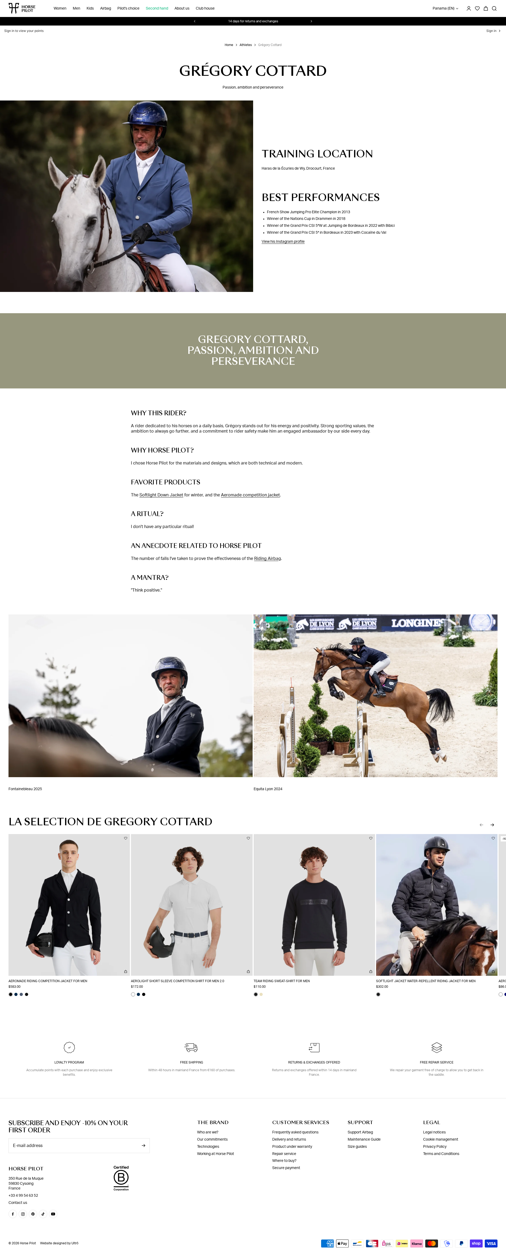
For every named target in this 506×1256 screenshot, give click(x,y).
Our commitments (212, 1139)
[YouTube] (53, 1214)
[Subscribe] (143, 1145)
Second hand (157, 8)
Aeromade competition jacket (250, 495)
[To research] (494, 8)
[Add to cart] (126, 971)
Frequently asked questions (295, 1132)
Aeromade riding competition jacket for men (47, 981)
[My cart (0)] (486, 8)
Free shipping (191, 1062)
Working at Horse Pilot (215, 1154)
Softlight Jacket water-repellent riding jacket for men (425, 981)
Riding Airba (266, 558)
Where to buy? (284, 1161)
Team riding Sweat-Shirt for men (282, 981)
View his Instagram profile (283, 242)
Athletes (246, 45)
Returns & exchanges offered (314, 1062)
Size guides (357, 1147)
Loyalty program (69, 1062)
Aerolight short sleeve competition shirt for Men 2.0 (177, 981)
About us (182, 8)
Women (60, 8)
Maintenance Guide (364, 1139)
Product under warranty (292, 1147)
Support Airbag (360, 1132)
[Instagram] (23, 1214)
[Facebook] (12, 1214)
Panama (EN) (443, 8)
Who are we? (207, 1132)
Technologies (208, 1147)
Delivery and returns (289, 1139)
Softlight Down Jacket (161, 495)
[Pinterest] (33, 1214)
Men (76, 8)
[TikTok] (43, 1214)
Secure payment (286, 1168)
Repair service (284, 1154)
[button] (481, 825)
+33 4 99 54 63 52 (23, 1196)
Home (229, 45)
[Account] (469, 8)
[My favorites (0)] (477, 8)
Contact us (17, 1203)
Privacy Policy (435, 1147)
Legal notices (434, 1132)
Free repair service (436, 1062)
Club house (205, 8)
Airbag (105, 8)
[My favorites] (126, 838)
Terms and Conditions (441, 1154)
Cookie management (440, 1139)
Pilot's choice (128, 8)
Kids (90, 8)
